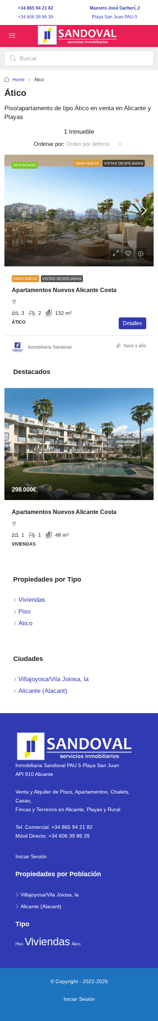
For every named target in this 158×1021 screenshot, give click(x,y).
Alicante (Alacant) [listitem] (42, 690)
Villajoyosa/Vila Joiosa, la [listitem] (53, 679)
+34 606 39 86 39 (35, 16)
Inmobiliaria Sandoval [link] (50, 347)
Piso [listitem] (24, 611)
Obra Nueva (87, 163)
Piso (19, 944)
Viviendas (47, 941)
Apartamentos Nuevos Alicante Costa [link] (64, 290)
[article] (79, 472)
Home (18, 79)
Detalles (132, 323)
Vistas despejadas (123, 163)
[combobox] (94, 144)
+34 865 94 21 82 (35, 8)
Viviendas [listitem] (31, 599)
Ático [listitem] (25, 623)
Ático (76, 944)
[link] (79, 211)
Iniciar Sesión (31, 856)
